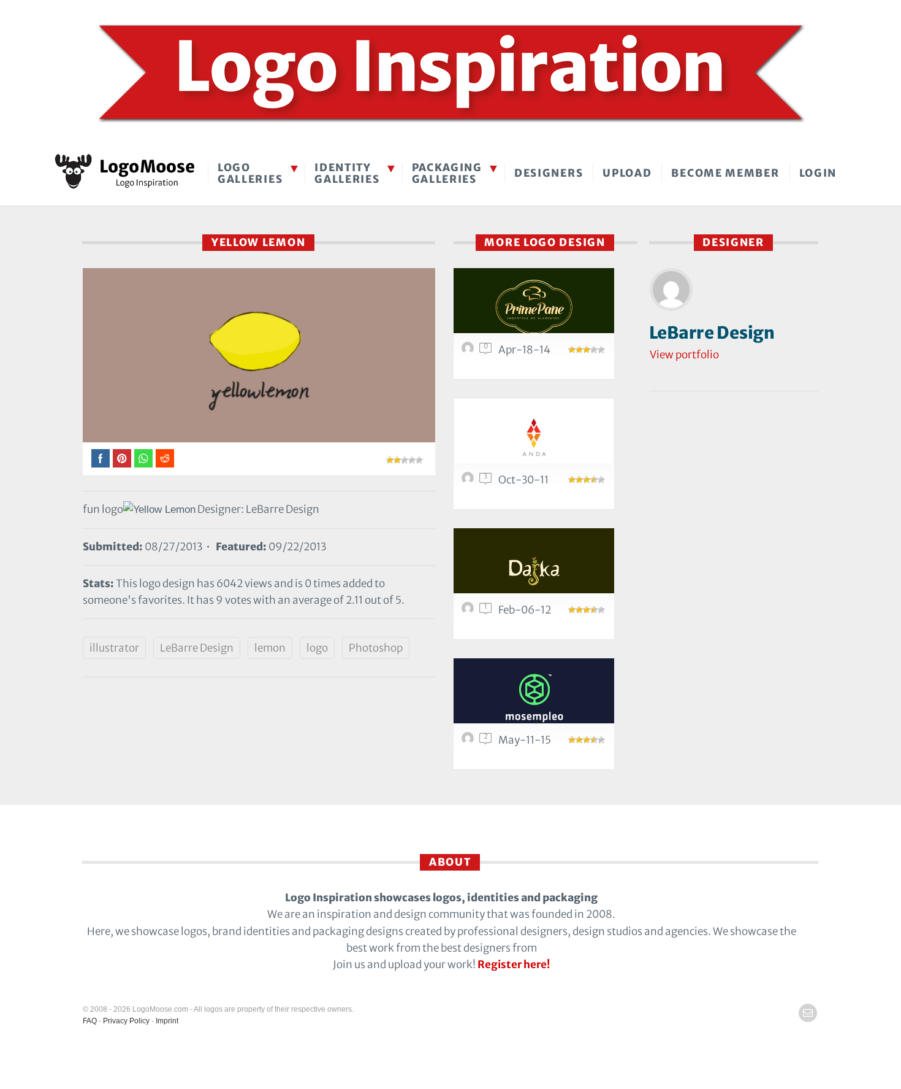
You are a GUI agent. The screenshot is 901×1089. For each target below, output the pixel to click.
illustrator (114, 648)
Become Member (725, 173)
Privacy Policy (126, 1021)
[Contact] (808, 1013)
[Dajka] (534, 567)
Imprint (167, 1021)
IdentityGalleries (346, 173)
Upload (627, 173)
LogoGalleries (250, 173)
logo (317, 648)
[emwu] (469, 481)
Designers (548, 173)
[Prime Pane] (534, 307)
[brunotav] (469, 351)
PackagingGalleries (447, 173)
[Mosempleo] (534, 697)
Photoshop (376, 648)
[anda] (534, 437)
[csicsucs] (469, 611)
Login (818, 173)
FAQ (90, 1021)
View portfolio (684, 354)
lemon (270, 648)
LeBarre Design (197, 648)
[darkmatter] (469, 741)
